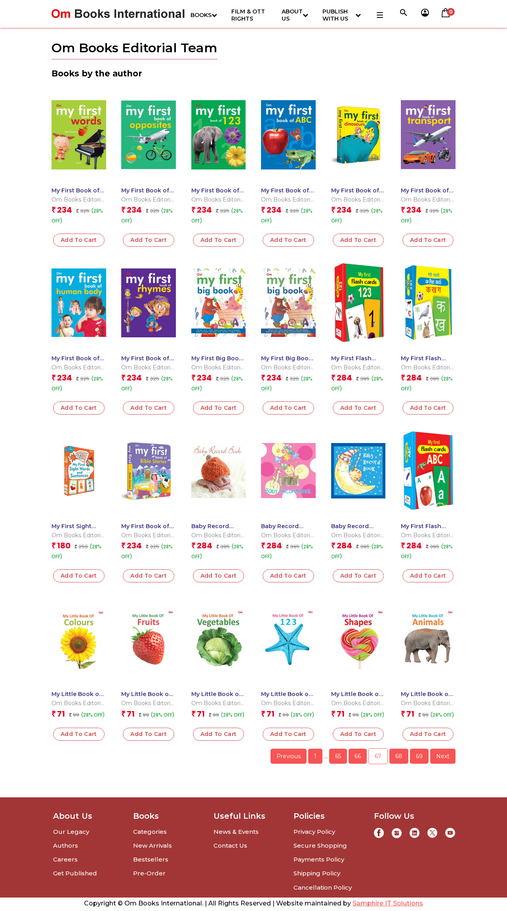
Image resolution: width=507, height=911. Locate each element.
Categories (150, 831)
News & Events (236, 831)
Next (443, 756)
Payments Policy (319, 859)
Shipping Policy (317, 873)
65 (338, 756)
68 (398, 756)
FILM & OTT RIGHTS (248, 15)
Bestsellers (150, 859)
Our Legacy (71, 831)
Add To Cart (148, 239)
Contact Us (230, 845)
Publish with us (335, 15)
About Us (292, 15)
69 (419, 756)
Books (201, 15)
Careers (65, 859)
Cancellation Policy (323, 887)
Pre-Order (149, 873)
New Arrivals (152, 845)
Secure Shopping (320, 845)
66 (358, 756)
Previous (288, 756)
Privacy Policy (314, 831)
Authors (65, 845)
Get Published (75, 873)
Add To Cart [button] (79, 239)
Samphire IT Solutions (388, 903)
